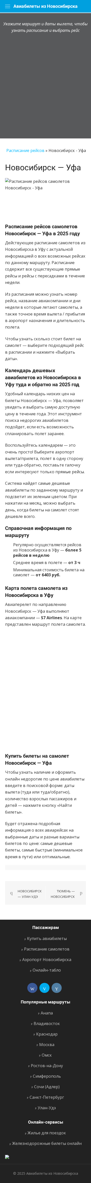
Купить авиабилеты (47, 938)
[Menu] (8, 6)
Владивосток (47, 1023)
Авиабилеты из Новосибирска (45, 6)
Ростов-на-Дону (47, 1065)
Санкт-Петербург (47, 1097)
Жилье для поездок (47, 1133)
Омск (47, 1055)
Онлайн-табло (47, 970)
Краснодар (47, 1034)
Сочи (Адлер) (47, 1086)
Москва (46, 1044)
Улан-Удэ (47, 1108)
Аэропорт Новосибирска (46, 959)
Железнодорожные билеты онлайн (47, 1143)
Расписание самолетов (47, 949)
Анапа (47, 1013)
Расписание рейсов (25, 150)
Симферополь (47, 1076)
